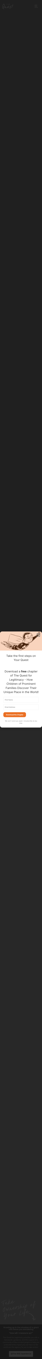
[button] (38, 635)
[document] (21, 679)
